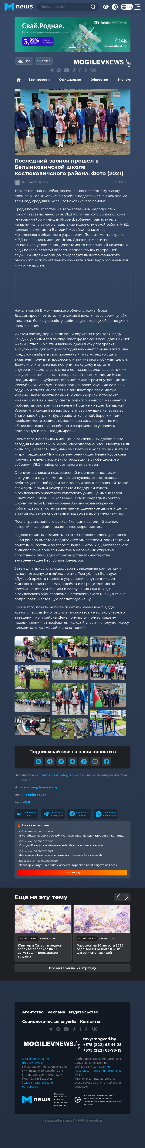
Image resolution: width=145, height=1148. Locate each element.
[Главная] (20, 80)
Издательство (83, 1012)
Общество (99, 79)
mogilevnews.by (44, 787)
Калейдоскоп (35, 795)
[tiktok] (61, 761)
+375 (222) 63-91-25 (102, 1044)
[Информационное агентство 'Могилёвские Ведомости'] (102, 63)
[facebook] (106, 761)
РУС (129, 6)
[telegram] (50, 761)
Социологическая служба (49, 1021)
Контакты (90, 1021)
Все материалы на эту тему (72, 968)
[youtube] (95, 761)
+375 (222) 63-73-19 (102, 1050)
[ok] (84, 761)
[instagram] (38, 761)
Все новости (39, 79)
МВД (26, 802)
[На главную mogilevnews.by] (19, 7)
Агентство (33, 1012)
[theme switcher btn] (115, 7)
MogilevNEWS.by (34, 182)
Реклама (56, 1012)
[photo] (32, 649)
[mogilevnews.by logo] (52, 1045)
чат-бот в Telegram (58, 775)
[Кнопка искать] (93, 6)
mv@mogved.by (99, 1039)
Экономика (126, 79)
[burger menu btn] (137, 7)
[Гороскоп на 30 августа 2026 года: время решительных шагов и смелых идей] (102, 919)
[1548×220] (72, 34)
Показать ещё (72, 872)
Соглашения (101, 1066)
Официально (70, 79)
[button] (65, 47)
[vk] (72, 761)
